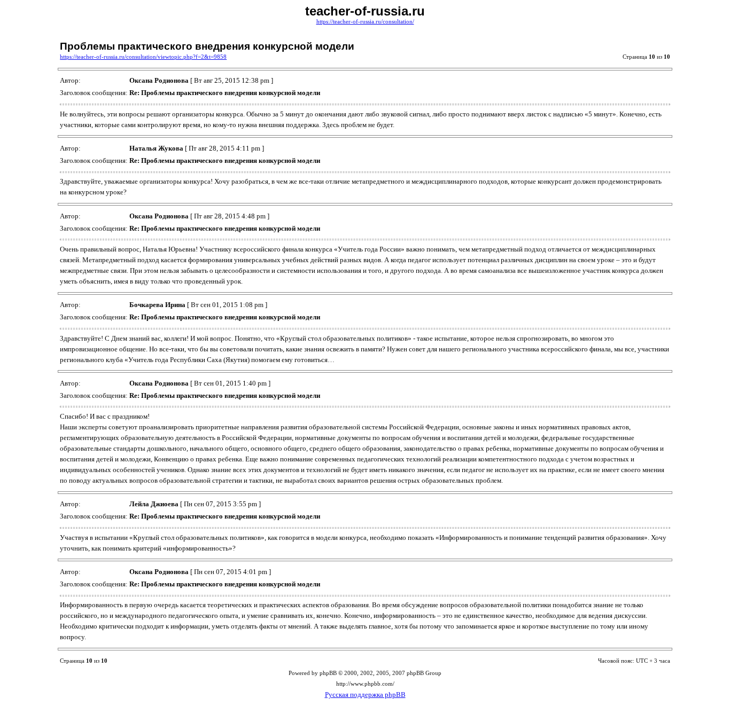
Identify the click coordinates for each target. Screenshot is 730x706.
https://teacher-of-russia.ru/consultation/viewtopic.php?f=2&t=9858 (143, 57)
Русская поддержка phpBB (365, 695)
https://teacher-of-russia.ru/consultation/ (365, 22)
